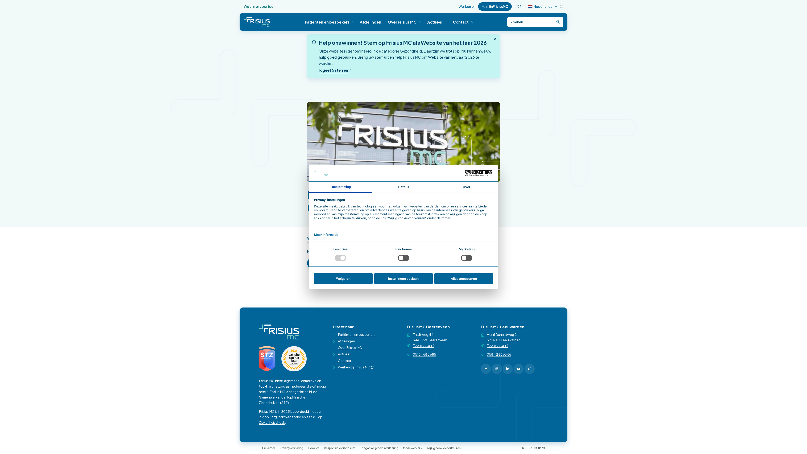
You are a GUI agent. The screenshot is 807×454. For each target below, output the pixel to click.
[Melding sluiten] (495, 39)
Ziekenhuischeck (272, 422)
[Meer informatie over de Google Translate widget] (561, 6)
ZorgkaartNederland (285, 417)
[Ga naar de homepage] (257, 22)
